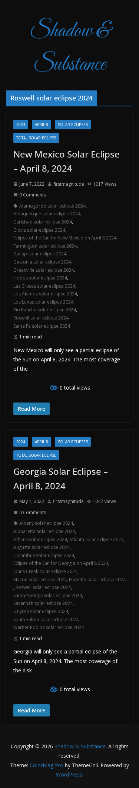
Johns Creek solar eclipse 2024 (45, 571)
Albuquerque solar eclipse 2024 (46, 214)
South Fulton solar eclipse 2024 (46, 619)
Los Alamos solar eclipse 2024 (45, 294)
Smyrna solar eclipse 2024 (40, 611)
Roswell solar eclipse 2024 (41, 318)
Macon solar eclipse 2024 (40, 579)
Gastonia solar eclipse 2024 (42, 262)
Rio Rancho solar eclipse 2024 (44, 310)
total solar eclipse (36, 137)
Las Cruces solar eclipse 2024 (44, 286)
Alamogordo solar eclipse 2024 (52, 206)
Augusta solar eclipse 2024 (41, 547)
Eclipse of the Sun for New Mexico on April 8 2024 (64, 238)
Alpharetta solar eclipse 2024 (44, 531)
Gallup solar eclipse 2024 (39, 254)
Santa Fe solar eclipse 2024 (41, 326)
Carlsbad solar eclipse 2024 (42, 222)
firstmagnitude (68, 184)
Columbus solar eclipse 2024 (43, 555)
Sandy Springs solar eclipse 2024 (47, 595)
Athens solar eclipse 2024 (40, 539)
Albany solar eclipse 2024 (46, 523)
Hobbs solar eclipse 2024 (40, 278)
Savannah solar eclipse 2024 (43, 603)
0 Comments (32, 195)
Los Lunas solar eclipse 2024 (43, 302)
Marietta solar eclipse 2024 (97, 579)
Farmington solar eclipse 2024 (45, 246)
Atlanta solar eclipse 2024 (96, 539)
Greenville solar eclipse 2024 (43, 270)
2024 (20, 124)
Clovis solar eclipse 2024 (39, 230)
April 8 (41, 124)
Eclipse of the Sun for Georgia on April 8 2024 (60, 563)
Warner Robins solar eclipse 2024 (48, 627)
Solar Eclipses (73, 124)
